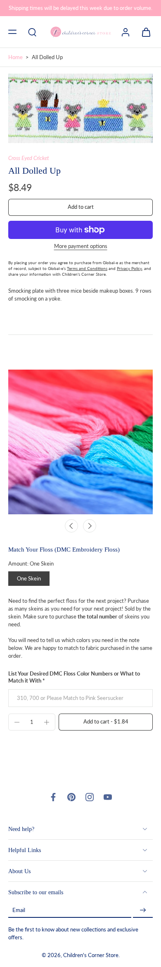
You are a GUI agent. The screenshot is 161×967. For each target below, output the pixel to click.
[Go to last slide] (71, 525)
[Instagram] (89, 797)
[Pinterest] (71, 797)
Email (18, 910)
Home (15, 57)
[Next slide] (89, 525)
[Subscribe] (143, 910)
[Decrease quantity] (17, 722)
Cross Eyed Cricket (28, 158)
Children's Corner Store (90, 955)
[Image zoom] (80, 108)
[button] (12, 32)
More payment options (80, 246)
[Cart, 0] (144, 32)
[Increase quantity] (46, 722)
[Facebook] (53, 797)
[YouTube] (108, 797)
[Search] (32, 32)
